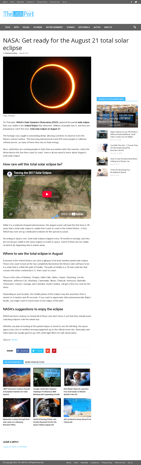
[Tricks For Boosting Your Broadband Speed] (102, 172)
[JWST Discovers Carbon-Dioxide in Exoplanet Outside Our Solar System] (16, 377)
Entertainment (54, 27)
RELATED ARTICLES (13, 362)
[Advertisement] (88, 14)
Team (12, 2)
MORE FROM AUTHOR (34, 362)
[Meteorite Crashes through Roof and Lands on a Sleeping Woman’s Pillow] (16, 407)
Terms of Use (55, 2)
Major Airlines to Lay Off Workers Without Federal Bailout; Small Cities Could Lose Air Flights (124, 134)
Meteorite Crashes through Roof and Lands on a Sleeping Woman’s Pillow (16, 422)
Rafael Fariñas (11, 53)
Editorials (84, 27)
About (5, 2)
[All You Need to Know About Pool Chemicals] (77, 407)
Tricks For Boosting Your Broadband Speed (120, 171)
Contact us (30, 2)
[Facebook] (131, 2)
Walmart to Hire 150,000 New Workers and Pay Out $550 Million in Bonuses (116, 118)
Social (26, 27)
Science (71, 27)
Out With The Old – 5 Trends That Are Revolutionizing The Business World (124, 147)
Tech (7, 27)
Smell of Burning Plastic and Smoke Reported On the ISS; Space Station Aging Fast (45, 422)
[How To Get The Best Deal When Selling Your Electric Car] (102, 161)
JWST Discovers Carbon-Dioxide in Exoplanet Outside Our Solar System (16, 391)
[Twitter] (136, 2)
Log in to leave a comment (15, 446)
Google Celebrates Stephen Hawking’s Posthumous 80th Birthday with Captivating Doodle (46, 391)
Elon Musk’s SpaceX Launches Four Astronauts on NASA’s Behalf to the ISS (76, 391)
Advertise (20, 2)
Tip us (64, 2)
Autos (97, 27)
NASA (14, 339)
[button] (134, 27)
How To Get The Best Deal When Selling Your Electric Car (123, 160)
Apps (16, 27)
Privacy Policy (42, 2)
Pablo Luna (103, 125)
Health (108, 27)
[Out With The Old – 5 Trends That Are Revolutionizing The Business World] (102, 148)
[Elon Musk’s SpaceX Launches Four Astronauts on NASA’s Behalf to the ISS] (77, 377)
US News (37, 27)
